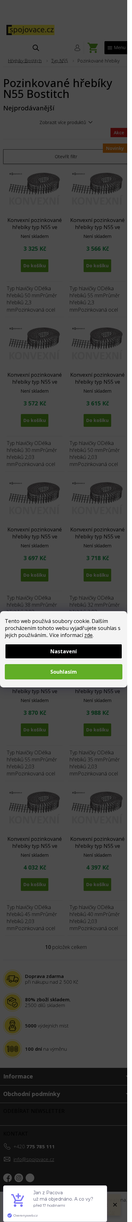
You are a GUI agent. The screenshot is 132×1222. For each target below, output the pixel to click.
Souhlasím (63, 671)
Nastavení (63, 651)
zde (88, 635)
